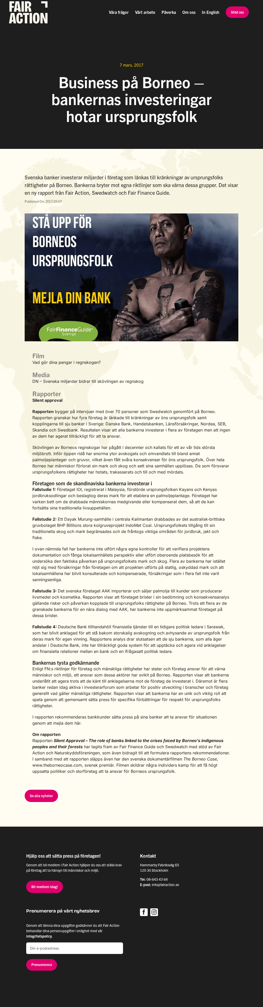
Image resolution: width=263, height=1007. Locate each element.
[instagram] (154, 912)
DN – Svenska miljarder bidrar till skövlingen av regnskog (88, 381)
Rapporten (43, 411)
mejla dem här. (67, 723)
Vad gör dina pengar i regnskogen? (66, 362)
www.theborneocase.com (57, 765)
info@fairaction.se (165, 884)
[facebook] (144, 912)
